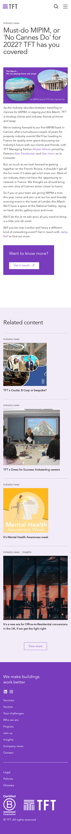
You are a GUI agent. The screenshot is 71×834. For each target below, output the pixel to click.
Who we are (11, 720)
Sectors (8, 707)
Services (8, 700)
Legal (6, 772)
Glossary (8, 785)
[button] (65, 6)
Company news (13, 746)
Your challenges (13, 713)
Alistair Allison (42, 149)
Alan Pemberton (24, 153)
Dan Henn (48, 153)
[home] (10, 6)
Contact (8, 752)
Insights (8, 739)
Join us (7, 733)
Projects (8, 726)
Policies (8, 779)
